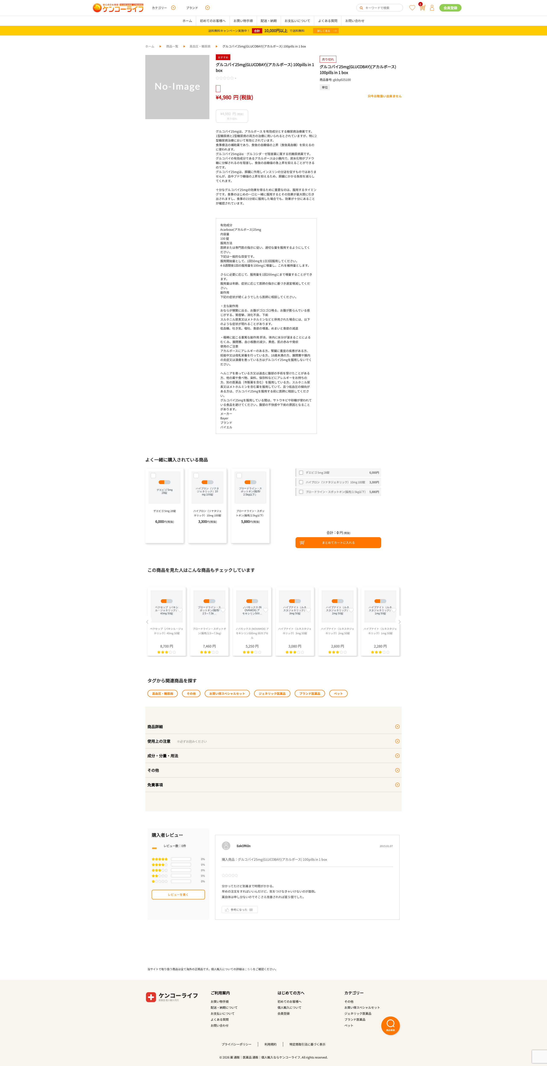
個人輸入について (289, 1007)
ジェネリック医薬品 (272, 693)
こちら (248, 969)
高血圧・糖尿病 (200, 46)
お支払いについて (297, 20)
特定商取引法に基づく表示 (307, 1044)
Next (399, 620)
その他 (191, 693)
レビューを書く (178, 894)
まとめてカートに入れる (338, 542)
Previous (147, 620)
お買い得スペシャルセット (227, 693)
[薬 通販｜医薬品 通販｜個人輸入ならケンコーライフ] (118, 8)
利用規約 (270, 1044)
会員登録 (450, 7)
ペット (338, 693)
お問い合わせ (355, 20)
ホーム (187, 20)
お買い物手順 (243, 20)
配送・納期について (224, 1007)
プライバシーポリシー (236, 1044)
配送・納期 (269, 20)
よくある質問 (327, 20)
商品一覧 (172, 46)
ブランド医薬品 (309, 693)
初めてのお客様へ (213, 20)
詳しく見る (323, 31)
